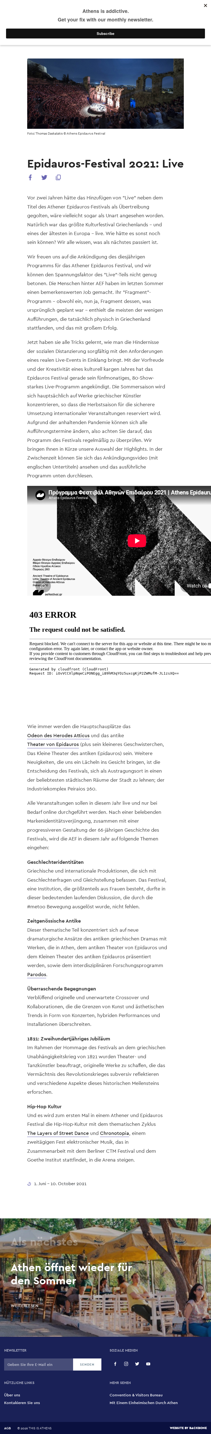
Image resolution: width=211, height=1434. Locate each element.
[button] (30, 178)
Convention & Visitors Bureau (136, 1395)
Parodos (36, 974)
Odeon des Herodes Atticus (58, 735)
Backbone (198, 1427)
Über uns (12, 1395)
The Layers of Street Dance (58, 1133)
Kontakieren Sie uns (22, 1402)
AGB (7, 1428)
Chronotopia (114, 1133)
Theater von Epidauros (53, 744)
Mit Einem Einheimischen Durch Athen (144, 1402)
